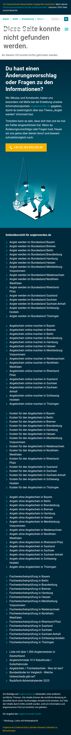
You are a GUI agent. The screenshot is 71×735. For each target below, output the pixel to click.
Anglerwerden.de (19, 29)
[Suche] (66, 19)
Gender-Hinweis (37, 727)
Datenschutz (22, 727)
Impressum (8, 727)
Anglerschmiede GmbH (29, 714)
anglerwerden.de (40, 106)
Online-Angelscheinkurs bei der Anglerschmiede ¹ (25, 7)
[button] (66, 29)
